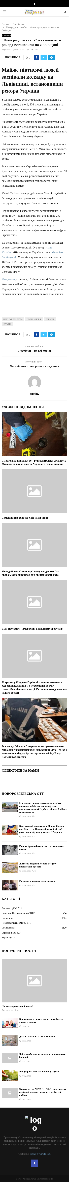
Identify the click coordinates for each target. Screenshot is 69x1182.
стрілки (7, 324)
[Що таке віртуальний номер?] (34, 980)
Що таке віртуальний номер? (17, 1006)
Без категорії (8, 908)
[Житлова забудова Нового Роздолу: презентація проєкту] (10, 867)
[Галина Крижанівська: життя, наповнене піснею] (10, 850)
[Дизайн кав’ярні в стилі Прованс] (10, 1040)
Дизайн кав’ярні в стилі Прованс (37, 1036)
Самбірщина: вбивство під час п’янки (25, 517)
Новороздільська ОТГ (13, 922)
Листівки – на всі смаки (34, 350)
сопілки (50, 319)
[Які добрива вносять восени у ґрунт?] (10, 1075)
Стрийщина (7, 35)
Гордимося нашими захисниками (37, 881)
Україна (6, 937)
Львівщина (7, 917)
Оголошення (8, 927)
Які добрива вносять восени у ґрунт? (39, 1071)
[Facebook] (34, 1163)
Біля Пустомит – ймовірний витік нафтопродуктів (32, 628)
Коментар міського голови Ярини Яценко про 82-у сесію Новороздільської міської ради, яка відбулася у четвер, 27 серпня (41, 829)
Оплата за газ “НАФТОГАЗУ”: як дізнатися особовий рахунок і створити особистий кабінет (42, 1092)
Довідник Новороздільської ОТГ (18, 913)
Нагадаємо (8, 279)
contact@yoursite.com (40, 1153)
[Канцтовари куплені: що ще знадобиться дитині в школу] (10, 1023)
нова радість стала (12, 319)
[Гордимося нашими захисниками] (10, 885)
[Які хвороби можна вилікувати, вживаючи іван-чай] (10, 1058)
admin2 (8, 49)
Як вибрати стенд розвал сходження (34, 366)
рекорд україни (34, 319)
